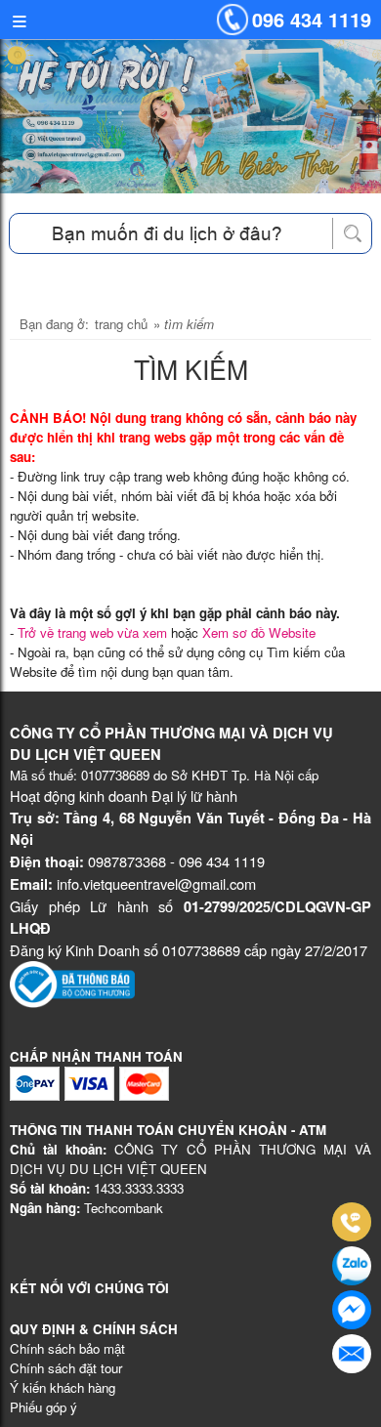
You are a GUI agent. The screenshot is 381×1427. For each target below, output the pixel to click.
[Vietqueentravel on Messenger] (351, 1309)
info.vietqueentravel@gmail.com (156, 883)
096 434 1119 (311, 19)
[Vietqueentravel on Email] (351, 1353)
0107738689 (115, 775)
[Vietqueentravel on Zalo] (351, 1265)
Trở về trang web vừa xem (92, 632)
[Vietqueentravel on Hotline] (351, 1221)
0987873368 (127, 861)
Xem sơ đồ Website (259, 632)
